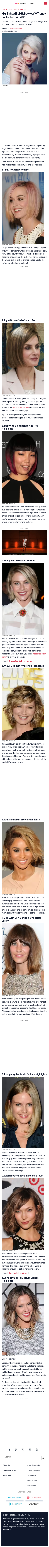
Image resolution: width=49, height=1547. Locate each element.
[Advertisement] (24, 120)
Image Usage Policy (34, 1465)
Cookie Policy (31, 1485)
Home (4, 9)
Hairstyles (13, 9)
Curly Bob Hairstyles (17, 1273)
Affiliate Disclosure (33, 1470)
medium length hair (21, 407)
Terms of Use (32, 1480)
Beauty (23, 9)
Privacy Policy (31, 1475)
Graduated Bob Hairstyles (20, 661)
